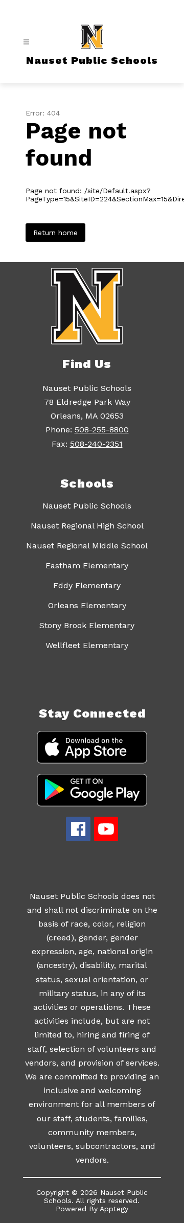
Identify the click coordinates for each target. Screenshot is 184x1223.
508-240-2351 (96, 444)
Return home (55, 232)
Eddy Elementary (87, 585)
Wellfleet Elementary (86, 645)
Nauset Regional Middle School (87, 545)
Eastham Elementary (86, 565)
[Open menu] (26, 42)
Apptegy (114, 1209)
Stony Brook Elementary (86, 625)
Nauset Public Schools (86, 506)
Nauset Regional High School (87, 525)
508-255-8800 (102, 429)
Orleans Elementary (87, 605)
